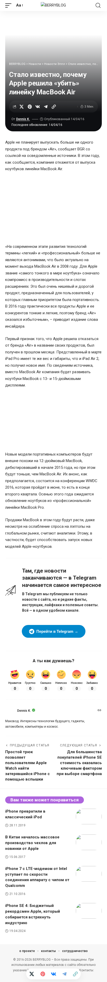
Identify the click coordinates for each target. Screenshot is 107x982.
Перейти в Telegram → (57, 631)
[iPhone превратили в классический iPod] (89, 816)
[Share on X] (21, 106)
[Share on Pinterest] (29, 106)
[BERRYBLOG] (53, 5)
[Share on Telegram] (45, 106)
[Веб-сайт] (99, 710)
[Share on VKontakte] (37, 106)
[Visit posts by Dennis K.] (10, 710)
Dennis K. (23, 119)
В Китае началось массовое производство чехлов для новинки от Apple (32, 843)
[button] (9, 5)
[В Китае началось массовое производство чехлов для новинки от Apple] (89, 842)
